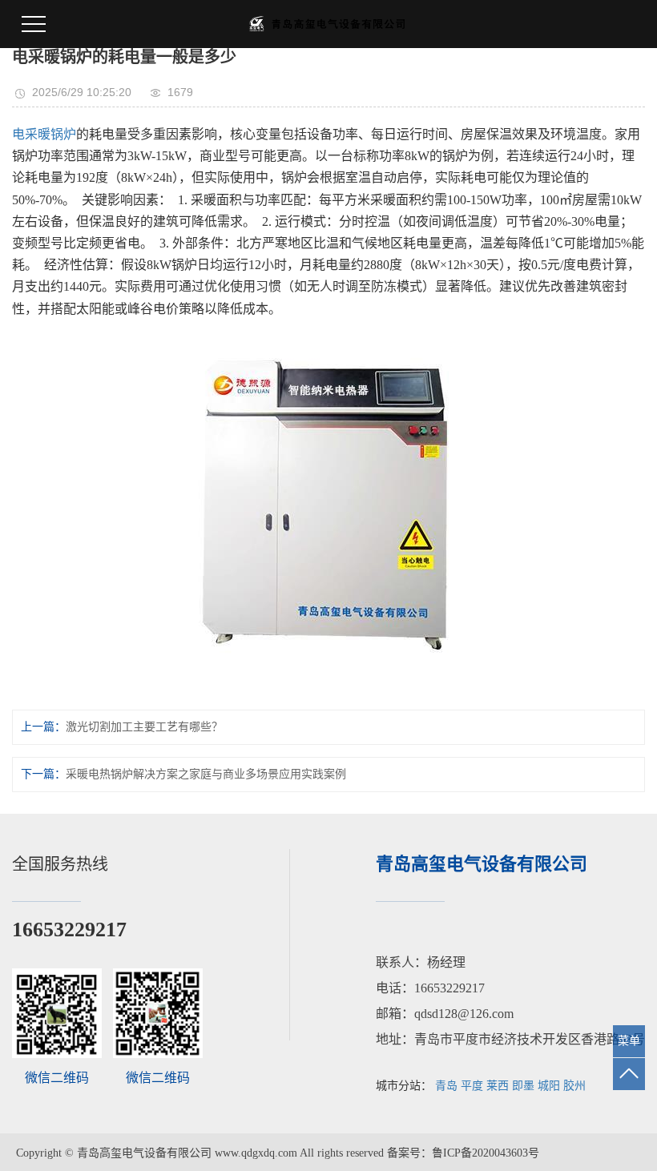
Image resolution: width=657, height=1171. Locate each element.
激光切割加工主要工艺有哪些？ (144, 727)
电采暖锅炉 (44, 134)
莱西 (497, 1086)
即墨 (523, 1086)
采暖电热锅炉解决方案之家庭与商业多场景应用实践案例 (206, 774)
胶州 (574, 1086)
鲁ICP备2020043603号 (485, 1153)
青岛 (446, 1086)
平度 (472, 1086)
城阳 (549, 1086)
